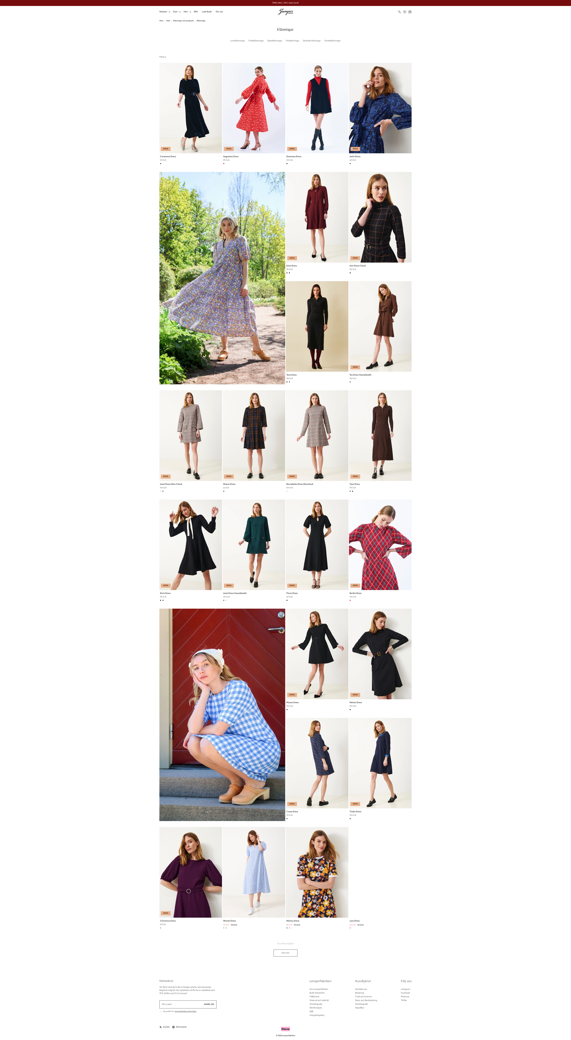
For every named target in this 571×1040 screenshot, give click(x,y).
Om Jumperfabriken (319, 989)
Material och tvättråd (319, 1000)
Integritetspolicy (317, 1015)
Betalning (359, 993)
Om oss (219, 12)
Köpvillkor (359, 1008)
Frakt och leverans (363, 997)
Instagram (405, 989)
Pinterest (405, 997)
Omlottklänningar (332, 41)
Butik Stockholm (317, 993)
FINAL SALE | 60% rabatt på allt (285, 3)
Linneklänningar (237, 41)
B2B (311, 1012)
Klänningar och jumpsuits (183, 21)
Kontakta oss (361, 989)
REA (196, 12)
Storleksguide (316, 1004)
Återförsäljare (316, 1008)
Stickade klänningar (312, 41)
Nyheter (163, 12)
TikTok (404, 1000)
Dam (175, 12)
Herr (186, 12)
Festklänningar (292, 41)
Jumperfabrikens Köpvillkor (185, 1011)
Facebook (405, 993)
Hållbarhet (314, 997)
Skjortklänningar (274, 41)
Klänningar (201, 21)
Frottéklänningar (256, 41)
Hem (161, 21)
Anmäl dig (209, 1004)
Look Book (207, 12)
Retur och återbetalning (366, 1000)
